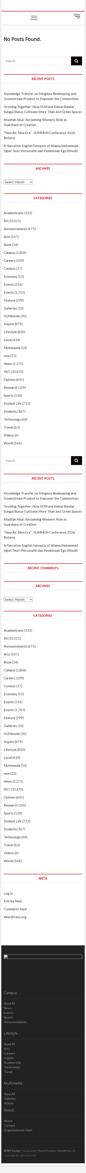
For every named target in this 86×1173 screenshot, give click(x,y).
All (6, 221)
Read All (9, 1003)
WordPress (64, 1150)
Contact (9, 1125)
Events (9, 284)
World (8, 443)
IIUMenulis (12, 316)
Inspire (9, 324)
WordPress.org (15, 917)
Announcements (15, 229)
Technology (12, 419)
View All (9, 1094)
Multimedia (12, 348)
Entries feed (13, 901)
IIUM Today (12, 1150)
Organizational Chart (18, 1130)
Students (10, 411)
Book (7, 245)
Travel (8, 427)
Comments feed (15, 909)
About (8, 1121)
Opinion (9, 380)
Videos (9, 435)
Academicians (14, 213)
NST (7, 372)
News (8, 364)
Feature (9, 300)
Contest (10, 268)
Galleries (10, 308)
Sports (8, 395)
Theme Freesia (47, 1150)
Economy (10, 276)
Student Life (13, 403)
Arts (7, 237)
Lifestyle (10, 332)
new (7, 356)
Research (10, 387)
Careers (9, 261)
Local (8, 340)
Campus (9, 253)
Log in (8, 893)
